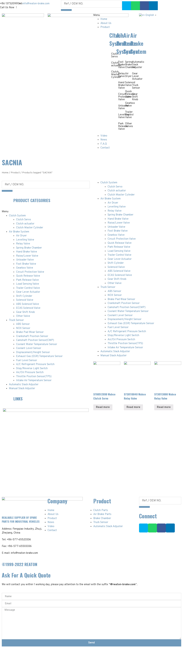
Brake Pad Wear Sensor (30, 332)
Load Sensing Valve (27, 284)
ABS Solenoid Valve (27, 304)
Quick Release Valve (28, 276)
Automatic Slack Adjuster (23, 384)
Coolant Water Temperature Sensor (36, 344)
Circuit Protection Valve (30, 272)
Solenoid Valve (24, 300)
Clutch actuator (25, 223)
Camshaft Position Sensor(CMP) (35, 340)
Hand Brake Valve (26, 252)
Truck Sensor (136, 87)
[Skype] (126, 5)
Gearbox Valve (24, 268)
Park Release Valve (27, 280)
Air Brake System (19, 232)
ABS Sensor (23, 324)
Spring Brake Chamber (29, 248)
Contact (105, 148)
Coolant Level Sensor (28, 348)
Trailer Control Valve (28, 288)
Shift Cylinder (24, 296)
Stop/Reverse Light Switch (32, 368)
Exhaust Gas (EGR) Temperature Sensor (39, 356)
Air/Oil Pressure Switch (30, 372)
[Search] (66, 10)
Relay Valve (23, 244)
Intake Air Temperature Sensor (33, 380)
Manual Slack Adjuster (22, 388)
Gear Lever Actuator (28, 292)
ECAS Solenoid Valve (28, 308)
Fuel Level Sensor (26, 360)
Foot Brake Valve (26, 264)
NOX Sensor (23, 328)
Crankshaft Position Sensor (32, 336)
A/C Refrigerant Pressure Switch (35, 364)
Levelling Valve (25, 240)
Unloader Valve (25, 260)
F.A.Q (103, 144)
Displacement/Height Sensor (33, 352)
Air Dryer (128, 75)
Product (105, 27)
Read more (103, 407)
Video (103, 136)
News (103, 140)
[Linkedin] (170, 528)
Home (103, 19)
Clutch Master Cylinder (29, 227)
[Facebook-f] (161, 528)
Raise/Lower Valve (27, 256)
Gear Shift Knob (135, 97)
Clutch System (17, 215)
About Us (105, 23)
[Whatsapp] (135, 5)
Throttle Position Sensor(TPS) (33, 376)
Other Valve (23, 316)
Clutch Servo (23, 219)
